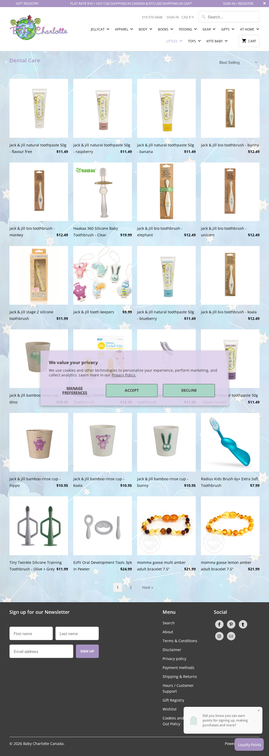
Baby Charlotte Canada (43, 743)
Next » (147, 587)
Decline (189, 390)
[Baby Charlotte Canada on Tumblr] (243, 624)
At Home (247, 29)
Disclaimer (172, 649)
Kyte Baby (215, 41)
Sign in (173, 17)
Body (143, 29)
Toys (192, 41)
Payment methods (178, 667)
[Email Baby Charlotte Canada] (231, 636)
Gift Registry (173, 700)
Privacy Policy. (124, 374)
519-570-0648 (152, 17)
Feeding (186, 29)
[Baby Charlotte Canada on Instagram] (219, 636)
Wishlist (170, 709)
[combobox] (229, 16)
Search (169, 622)
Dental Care (24, 60)
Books (163, 29)
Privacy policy (174, 658)
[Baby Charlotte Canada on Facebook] (219, 624)
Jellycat (98, 29)
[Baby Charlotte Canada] (38, 26)
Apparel (122, 29)
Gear (207, 29)
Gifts (225, 29)
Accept (132, 390)
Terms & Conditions (180, 640)
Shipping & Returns (180, 676)
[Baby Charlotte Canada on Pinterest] (231, 624)
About (168, 631)
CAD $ (186, 17)
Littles (172, 41)
